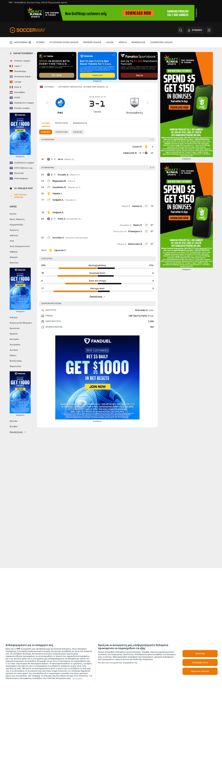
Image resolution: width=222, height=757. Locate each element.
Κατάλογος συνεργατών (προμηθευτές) (117, 662)
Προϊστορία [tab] (61, 123)
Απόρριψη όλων (200, 662)
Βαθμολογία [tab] (80, 123)
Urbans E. (122, 244)
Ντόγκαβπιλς (134, 112)
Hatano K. (137, 206)
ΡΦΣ (60, 112)
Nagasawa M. (59, 181)
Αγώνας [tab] (46, 123)
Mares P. (69, 159)
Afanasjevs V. (135, 231)
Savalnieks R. (59, 187)
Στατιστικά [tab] (62, 132)
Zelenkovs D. (74, 187)
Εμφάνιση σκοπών (200, 671)
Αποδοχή (200, 653)
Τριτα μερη (77, 678)
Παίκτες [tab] (77, 132)
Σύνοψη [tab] (45, 132)
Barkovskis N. (135, 244)
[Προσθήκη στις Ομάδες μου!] (47, 103)
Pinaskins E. (126, 225)
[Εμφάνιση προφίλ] (60, 102)
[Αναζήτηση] (180, 30)
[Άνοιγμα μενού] (209, 30)
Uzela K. (71, 181)
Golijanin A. (58, 200)
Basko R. (137, 225)
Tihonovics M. (120, 231)
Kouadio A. (70, 200)
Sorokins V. (58, 237)
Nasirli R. (126, 206)
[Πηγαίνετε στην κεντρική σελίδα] (34, 30)
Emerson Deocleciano (76, 237)
